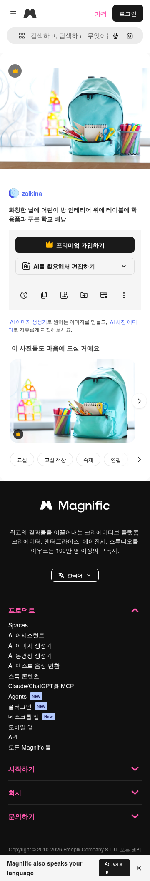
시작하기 (21, 768)
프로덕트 (21, 610)
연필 (116, 459)
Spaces (18, 625)
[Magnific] (75, 507)
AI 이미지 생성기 (28, 321)
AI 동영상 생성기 (30, 655)
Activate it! (113, 867)
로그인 (128, 13)
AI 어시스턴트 (26, 635)
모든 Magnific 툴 (29, 747)
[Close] (139, 868)
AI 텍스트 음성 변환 (34, 665)
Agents (24, 696)
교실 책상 (55, 459)
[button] (75, 575)
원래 (48, 71)
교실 (22, 459)
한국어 (75, 575)
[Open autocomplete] (18, 36)
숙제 (88, 459)
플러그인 (27, 706)
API (13, 736)
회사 (15, 792)
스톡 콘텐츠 (23, 676)
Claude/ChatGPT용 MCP (41, 686)
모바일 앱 (20, 726)
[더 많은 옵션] (123, 295)
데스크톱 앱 (30, 716)
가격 (101, 13)
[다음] (139, 401)
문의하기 (21, 816)
